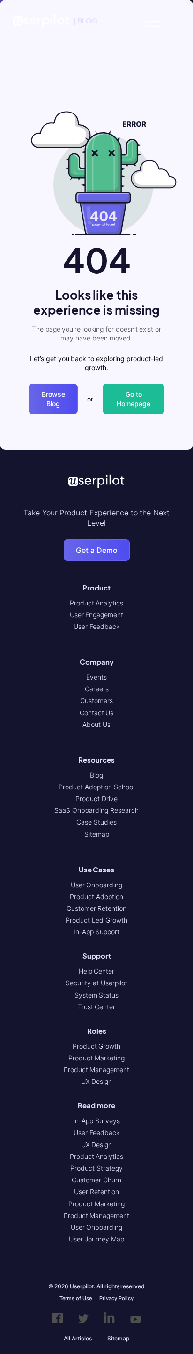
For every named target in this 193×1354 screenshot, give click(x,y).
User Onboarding (97, 885)
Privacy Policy (116, 1298)
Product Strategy (96, 1168)
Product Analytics (97, 603)
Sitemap (96, 834)
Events (96, 677)
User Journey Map (96, 1239)
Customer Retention (97, 908)
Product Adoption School (96, 787)
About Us (96, 724)
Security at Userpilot (96, 983)
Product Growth (97, 1046)
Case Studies (96, 822)
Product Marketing (96, 1058)
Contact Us (97, 713)
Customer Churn (96, 1180)
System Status (96, 995)
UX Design (96, 1081)
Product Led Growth (96, 920)
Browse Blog (53, 399)
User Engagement (97, 615)
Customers (96, 700)
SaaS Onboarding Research (96, 810)
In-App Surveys (96, 1121)
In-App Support (96, 932)
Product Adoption (96, 896)
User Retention (96, 1191)
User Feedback (96, 626)
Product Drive (96, 798)
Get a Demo (97, 550)
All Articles (78, 1338)
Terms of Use (75, 1298)
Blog (96, 775)
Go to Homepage (133, 399)
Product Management (97, 1070)
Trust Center (97, 1007)
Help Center (97, 971)
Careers (97, 689)
